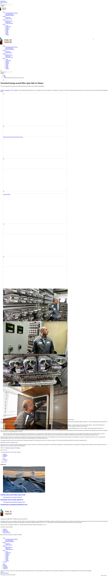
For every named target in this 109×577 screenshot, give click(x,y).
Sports (7, 33)
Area (4, 11)
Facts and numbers (9, 14)
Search (2, 73)
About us (5, 529)
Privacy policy (6, 531)
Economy (7, 28)
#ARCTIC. (3, 90)
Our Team (5, 566)
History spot (8, 22)
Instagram (12, 447)
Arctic (7, 25)
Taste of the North (9, 23)
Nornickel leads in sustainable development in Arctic (14, 504)
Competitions (8, 26)
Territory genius (9, 18)
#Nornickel (5, 455)
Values (4, 19)
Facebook (18, 447)
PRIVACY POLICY (5, 573)
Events (7, 30)
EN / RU (5, 561)
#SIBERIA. (7, 90)
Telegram (8, 447)
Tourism (7, 34)
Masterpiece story (9, 20)
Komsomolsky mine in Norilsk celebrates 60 (12, 499)
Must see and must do (10, 15)
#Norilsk (4, 454)
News (4, 24)
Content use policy (6, 532)
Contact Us (5, 530)
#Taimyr (4, 456)
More (2, 575)
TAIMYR (16, 90)
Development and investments (12, 13)
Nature (7, 31)
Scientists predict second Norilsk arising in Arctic (13, 494)
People (4, 16)
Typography (5, 567)
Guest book (8, 17)
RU (1, 3)
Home (4, 75)
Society (7, 32)
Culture (7, 27)
